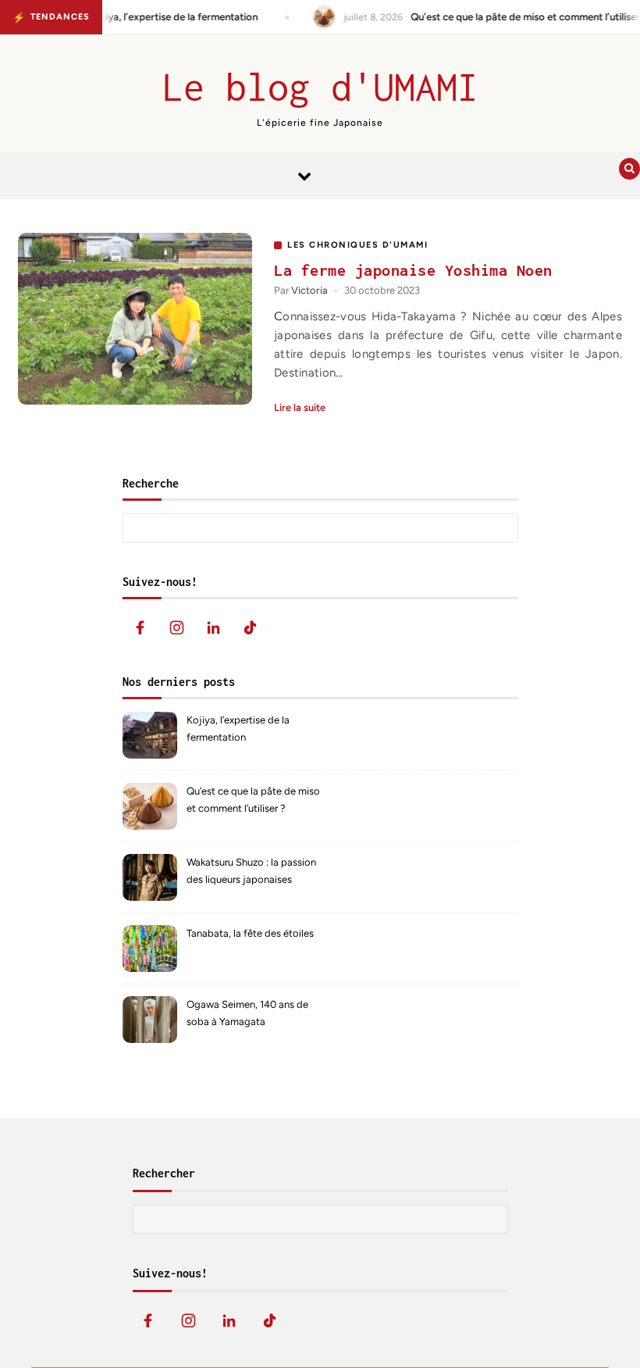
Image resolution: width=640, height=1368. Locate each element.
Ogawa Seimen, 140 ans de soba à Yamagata (247, 1012)
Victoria (309, 290)
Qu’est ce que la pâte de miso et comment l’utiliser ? (253, 799)
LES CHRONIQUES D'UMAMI (357, 245)
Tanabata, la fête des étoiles (250, 933)
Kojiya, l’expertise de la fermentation (238, 728)
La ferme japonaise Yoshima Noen (413, 270)
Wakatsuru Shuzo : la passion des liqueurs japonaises (251, 870)
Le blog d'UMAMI (320, 87)
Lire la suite (299, 407)
